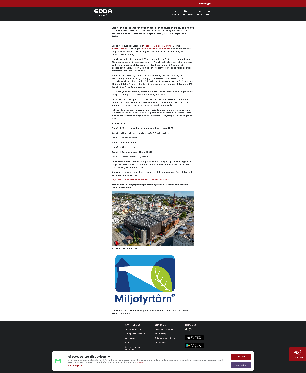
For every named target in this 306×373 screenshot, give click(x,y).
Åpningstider (130, 338)
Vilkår (127, 342)
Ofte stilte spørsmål (164, 329)
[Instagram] (190, 329)
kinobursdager (119, 48)
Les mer (140, 362)
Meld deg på (205, 3)
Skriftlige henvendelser (135, 333)
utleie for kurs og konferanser (158, 45)
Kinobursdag (161, 333)
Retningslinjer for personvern (132, 348)
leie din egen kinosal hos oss (155, 48)
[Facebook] (186, 329)
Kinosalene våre (162, 342)
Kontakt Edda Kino (133, 329)
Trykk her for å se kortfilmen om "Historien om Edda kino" (141, 179)
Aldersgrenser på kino (165, 338)
